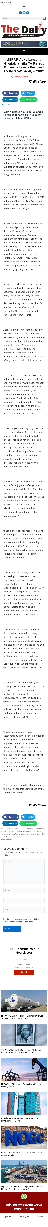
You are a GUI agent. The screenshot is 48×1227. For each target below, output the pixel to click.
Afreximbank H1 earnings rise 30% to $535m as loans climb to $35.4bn (22, 1119)
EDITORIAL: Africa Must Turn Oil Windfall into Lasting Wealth (21, 1085)
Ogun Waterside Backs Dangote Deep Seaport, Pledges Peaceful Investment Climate (22, 1187)
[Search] (44, 18)
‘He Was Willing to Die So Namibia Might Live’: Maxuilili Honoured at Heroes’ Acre (21, 1051)
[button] (24, 7)
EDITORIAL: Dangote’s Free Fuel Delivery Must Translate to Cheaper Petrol (22, 1017)
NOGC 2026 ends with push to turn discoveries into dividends (22, 1153)
